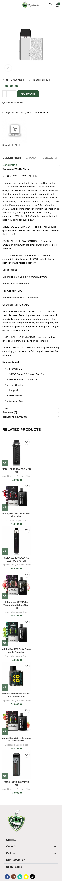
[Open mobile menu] (4, 5)
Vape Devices (41, 112)
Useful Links (14, 866)
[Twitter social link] (16, 145)
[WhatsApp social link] (20, 145)
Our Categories (15, 860)
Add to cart (28, 94)
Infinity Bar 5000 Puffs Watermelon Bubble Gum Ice (16, 605)
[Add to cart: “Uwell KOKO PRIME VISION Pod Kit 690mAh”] (5, 687)
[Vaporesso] (14, 130)
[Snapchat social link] (26, 876)
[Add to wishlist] (26, 442)
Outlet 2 (11, 846)
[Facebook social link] (12, 145)
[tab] (11, 157)
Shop (29, 112)
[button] (31, 840)
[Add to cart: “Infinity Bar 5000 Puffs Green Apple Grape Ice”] (5, 643)
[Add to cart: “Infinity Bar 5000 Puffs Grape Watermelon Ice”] (5, 731)
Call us (10, 853)
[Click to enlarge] (8, 68)
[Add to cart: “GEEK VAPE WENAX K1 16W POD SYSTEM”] (5, 551)
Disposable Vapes (13, 520)
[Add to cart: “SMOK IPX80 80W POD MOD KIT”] (5, 463)
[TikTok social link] (32, 876)
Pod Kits (20, 112)
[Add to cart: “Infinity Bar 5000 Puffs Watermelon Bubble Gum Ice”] (5, 596)
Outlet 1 (11, 839)
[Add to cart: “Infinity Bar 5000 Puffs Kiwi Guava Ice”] (5, 507)
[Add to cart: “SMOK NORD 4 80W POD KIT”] (5, 776)
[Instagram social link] (13, 876)
